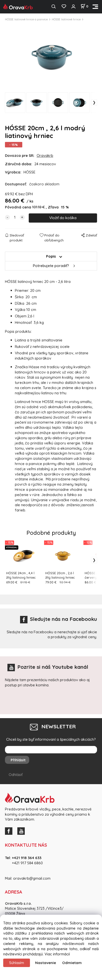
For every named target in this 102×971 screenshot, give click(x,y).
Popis (51, 256)
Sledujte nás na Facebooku (63, 619)
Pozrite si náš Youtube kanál (52, 667)
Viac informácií (57, 954)
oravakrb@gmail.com (32, 878)
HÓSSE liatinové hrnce (66, 19)
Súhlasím (16, 962)
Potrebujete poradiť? (51, 265)
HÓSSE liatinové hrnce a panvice (26, 19)
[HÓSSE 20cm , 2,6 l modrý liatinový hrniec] (51, 55)
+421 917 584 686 (26, 863)
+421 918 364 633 (26, 857)
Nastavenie (45, 962)
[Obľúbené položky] (63, 6)
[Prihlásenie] (73, 6)
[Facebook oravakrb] (10, 830)
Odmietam (72, 962)
